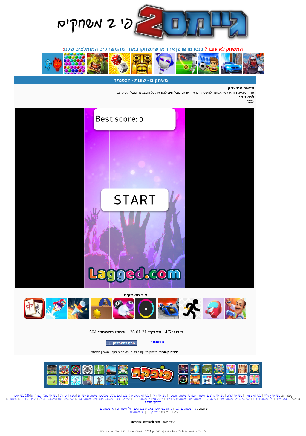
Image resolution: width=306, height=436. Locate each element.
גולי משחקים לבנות (185, 408)
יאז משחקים (107, 408)
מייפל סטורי (155, 398)
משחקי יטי (194, 398)
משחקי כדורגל (67, 395)
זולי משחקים (124, 408)
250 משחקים (22, 395)
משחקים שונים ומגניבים (112, 395)
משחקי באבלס (47, 398)
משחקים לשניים (87, 395)
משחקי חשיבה (177, 395)
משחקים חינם (66, 398)
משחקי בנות (140, 398)
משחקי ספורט (196, 395)
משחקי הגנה (83, 398)
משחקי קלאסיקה (138, 395)
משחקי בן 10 (122, 398)
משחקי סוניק (242, 398)
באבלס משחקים (143, 408)
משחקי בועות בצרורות (44, 395)
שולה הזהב (209, 398)
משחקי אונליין (271, 395)
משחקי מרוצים (215, 395)
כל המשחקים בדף (263, 398)
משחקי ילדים (234, 395)
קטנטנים (12, 398)
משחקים (159, 80)
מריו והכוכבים (27, 398)
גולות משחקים (163, 408)
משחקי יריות (158, 395)
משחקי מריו (226, 398)
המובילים (281, 398)
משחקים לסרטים (175, 398)
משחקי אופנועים (103, 398)
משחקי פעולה (252, 395)
